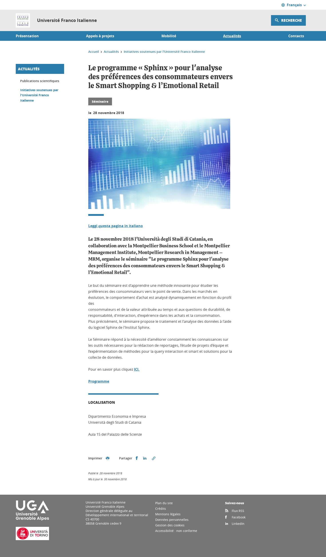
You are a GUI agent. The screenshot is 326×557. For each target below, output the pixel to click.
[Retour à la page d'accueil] (23, 20)
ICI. (136, 369)
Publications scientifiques (39, 81)
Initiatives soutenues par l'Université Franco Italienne (39, 95)
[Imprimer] (107, 458)
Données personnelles (172, 520)
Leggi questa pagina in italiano (115, 225)
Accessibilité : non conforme (176, 531)
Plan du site (164, 503)
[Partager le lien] (153, 458)
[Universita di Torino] (32, 539)
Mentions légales (168, 514)
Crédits (160, 508)
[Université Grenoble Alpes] (32, 520)
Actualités (28, 68)
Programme (98, 381)
